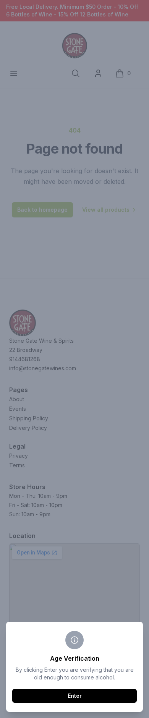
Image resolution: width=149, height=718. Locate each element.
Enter (75, 695)
